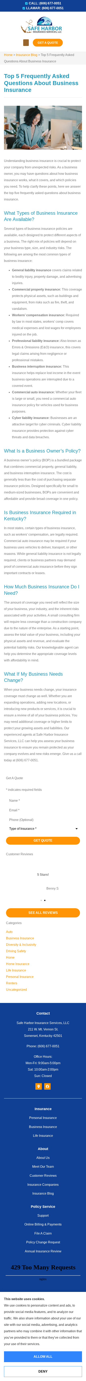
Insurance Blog (26, 55)
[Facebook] (47, 1086)
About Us (43, 1157)
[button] (26, 42)
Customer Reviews (43, 1175)
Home (8, 55)
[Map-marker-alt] (38, 1086)
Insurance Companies (43, 1184)
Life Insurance (43, 1135)
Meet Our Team (43, 1166)
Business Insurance (43, 1127)
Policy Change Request (43, 1242)
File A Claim (43, 1233)
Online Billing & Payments (43, 1224)
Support (43, 1215)
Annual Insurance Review (43, 1251)
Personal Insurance (43, 1118)
